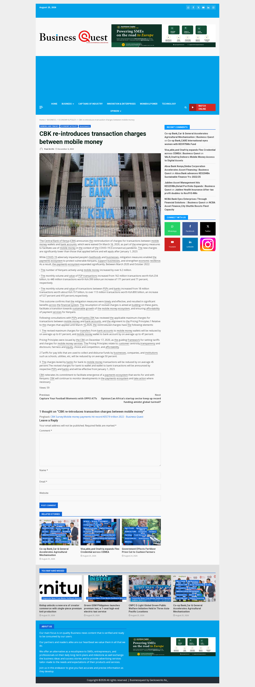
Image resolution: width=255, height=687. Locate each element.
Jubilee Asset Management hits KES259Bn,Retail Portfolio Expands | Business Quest (190, 186)
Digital (98, 525)
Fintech (87, 538)
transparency (147, 343)
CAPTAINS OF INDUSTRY (90, 104)
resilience (155, 260)
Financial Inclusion (91, 535)
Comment (45, 430)
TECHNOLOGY (169, 104)
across (52, 305)
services (57, 312)
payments (44, 260)
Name (43, 470)
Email (43, 481)
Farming (128, 535)
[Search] (186, 107)
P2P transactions (87, 275)
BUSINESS (67, 104)
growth (90, 308)
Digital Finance (105, 528)
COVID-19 (51, 257)
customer (124, 343)
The (41, 240)
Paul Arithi (49, 149)
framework (134, 340)
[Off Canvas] (41, 107)
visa (98, 542)
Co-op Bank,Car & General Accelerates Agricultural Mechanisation (53, 552)
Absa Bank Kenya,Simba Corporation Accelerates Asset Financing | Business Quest (187, 170)
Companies (88, 525)
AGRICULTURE (48, 528)
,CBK (92, 317)
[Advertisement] (127, 78)
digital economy (90, 528)
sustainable (78, 308)
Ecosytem (88, 532)
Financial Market (108, 535)
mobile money (68, 247)
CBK (73, 240)
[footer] (163, 35)
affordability (153, 308)
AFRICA (86, 521)
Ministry (128, 542)
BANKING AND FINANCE (49, 126)
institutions (151, 352)
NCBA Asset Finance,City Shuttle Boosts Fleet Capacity (190, 206)
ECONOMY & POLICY (69, 126)
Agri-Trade (46, 525)
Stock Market (47, 542)
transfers (85, 330)
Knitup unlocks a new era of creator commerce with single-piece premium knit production (60, 588)
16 (111, 244)
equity (69, 347)
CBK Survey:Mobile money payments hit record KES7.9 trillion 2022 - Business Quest (97, 416)
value (72, 275)
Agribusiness (59, 525)
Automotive (55, 532)
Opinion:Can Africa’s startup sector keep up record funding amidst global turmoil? (131, 398)
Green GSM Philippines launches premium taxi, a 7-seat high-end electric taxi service (105, 588)
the (91, 240)
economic (144, 260)
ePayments (98, 532)
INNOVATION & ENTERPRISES (121, 104)
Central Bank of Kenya (56, 240)
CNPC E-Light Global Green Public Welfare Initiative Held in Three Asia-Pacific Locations (150, 588)
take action (140, 378)
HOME (54, 104)
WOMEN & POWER (148, 104)
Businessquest (138, 680)
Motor (57, 538)
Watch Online (202, 107)
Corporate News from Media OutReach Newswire (62, 598)
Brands (95, 521)
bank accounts (69, 244)
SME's (65, 538)
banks (117, 288)
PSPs (105, 288)
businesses (112, 257)
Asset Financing (62, 528)
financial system (70, 305)
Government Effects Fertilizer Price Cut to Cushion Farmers (139, 550)
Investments (85, 126)
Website (43, 493)
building (136, 305)
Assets (45, 532)
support (102, 260)
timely (107, 301)
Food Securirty (140, 535)
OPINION (114, 111)
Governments (130, 538)
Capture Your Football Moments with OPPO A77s (68, 396)
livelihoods (95, 257)
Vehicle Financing (63, 542)
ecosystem (57, 260)
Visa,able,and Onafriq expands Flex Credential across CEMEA (100, 550)
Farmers (152, 532)
